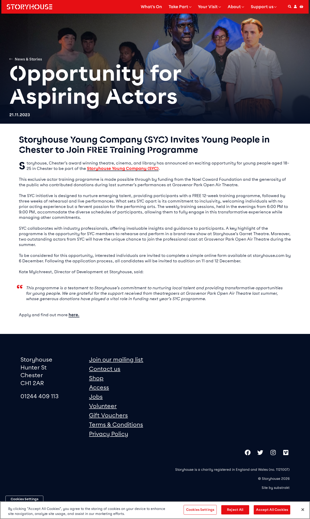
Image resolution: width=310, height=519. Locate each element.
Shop (96, 377)
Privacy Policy (108, 433)
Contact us (104, 368)
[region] (155, 510)
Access (99, 387)
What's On (151, 6)
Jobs (96, 396)
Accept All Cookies (272, 510)
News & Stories (28, 59)
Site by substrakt (276, 488)
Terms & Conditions (116, 424)
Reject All (235, 510)
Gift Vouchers (108, 415)
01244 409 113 (39, 396)
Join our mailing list (116, 359)
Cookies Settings (24, 499)
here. (74, 314)
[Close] (303, 510)
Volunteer (103, 405)
